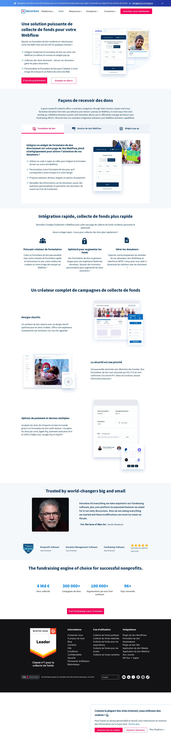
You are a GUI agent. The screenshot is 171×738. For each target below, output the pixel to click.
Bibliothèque (73, 664)
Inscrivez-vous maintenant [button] (136, 11)
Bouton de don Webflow (89, 128)
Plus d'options (156, 729)
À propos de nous (76, 638)
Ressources (74, 11)
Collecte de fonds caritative (106, 654)
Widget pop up (132, 128)
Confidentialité (74, 654)
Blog (70, 641)
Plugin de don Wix (131, 645)
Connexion (109, 11)
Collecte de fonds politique (106, 635)
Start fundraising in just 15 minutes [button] (85, 611)
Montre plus (134, 724)
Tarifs (61, 11)
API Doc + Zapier (131, 658)
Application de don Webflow (136, 651)
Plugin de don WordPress (134, 635)
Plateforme (46, 11)
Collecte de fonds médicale (106, 638)
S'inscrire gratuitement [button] (34, 80)
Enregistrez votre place (142, 3)
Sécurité (71, 658)
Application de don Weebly (135, 648)
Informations (74, 629)
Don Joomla (128, 654)
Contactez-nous (75, 635)
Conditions (73, 651)
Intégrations (129, 629)
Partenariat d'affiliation (78, 661)
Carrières (72, 645)
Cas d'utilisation (102, 629)
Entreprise (91, 11)
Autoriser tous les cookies (108, 730)
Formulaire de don (46, 128)
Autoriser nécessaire (135, 730)
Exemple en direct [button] (64, 80)
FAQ (69, 648)
